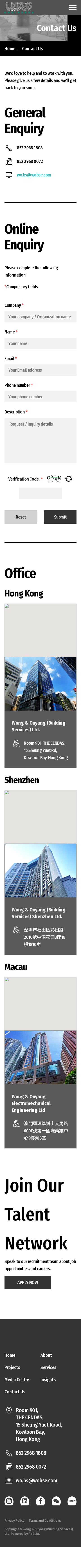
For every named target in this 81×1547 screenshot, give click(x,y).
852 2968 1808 (31, 1453)
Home (9, 48)
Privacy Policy (14, 1521)
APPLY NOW (27, 1282)
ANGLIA (34, 1534)
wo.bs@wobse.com (34, 175)
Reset (21, 517)
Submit (60, 517)
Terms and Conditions (45, 1521)
